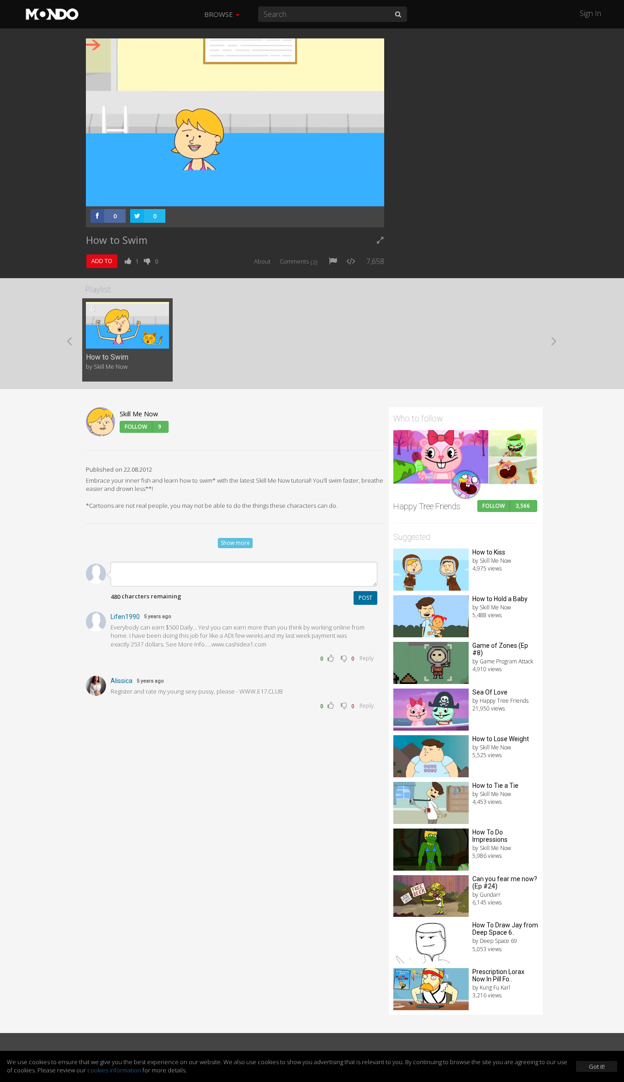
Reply (367, 658)
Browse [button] (219, 14)
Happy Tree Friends (426, 506)
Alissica (121, 680)
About (262, 261)
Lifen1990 (125, 616)
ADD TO (101, 261)
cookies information (114, 1070)
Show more (235, 543)
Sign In (590, 13)
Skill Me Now (139, 413)
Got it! (597, 1066)
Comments (298, 261)
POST (365, 598)
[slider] (221, 197)
